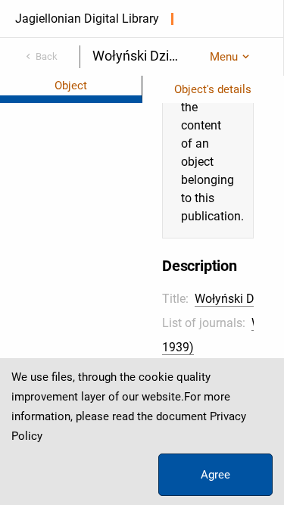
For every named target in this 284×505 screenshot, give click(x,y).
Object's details (212, 89)
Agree (215, 475)
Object (71, 85)
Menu (224, 57)
